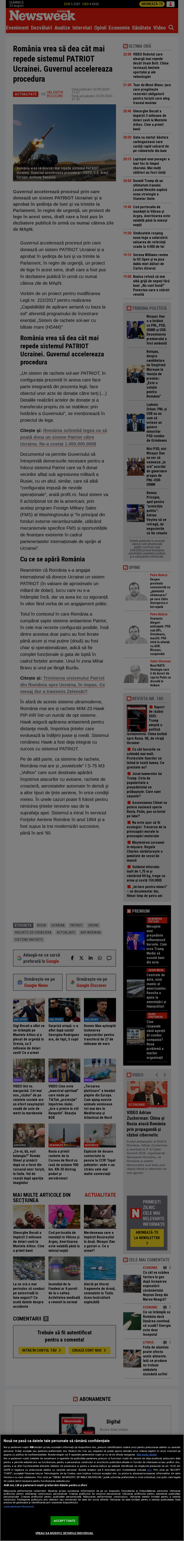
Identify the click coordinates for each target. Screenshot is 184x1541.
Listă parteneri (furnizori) (19, 1506)
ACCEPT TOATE (64, 1520)
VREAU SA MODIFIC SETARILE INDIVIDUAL (64, 1533)
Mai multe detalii (147, 1454)
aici (149, 1469)
